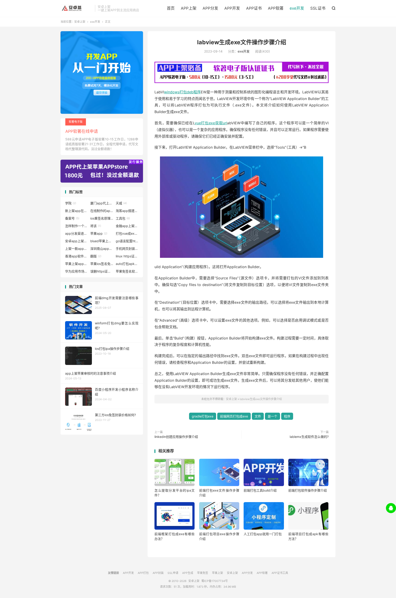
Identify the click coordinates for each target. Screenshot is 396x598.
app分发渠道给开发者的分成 (76, 233)
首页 (171, 8)
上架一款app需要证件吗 (76, 248)
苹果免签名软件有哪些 (127, 271)
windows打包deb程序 (182, 92)
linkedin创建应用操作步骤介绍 (176, 437)
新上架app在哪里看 (76, 211)
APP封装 (158, 573)
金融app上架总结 (127, 226)
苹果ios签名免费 (101, 264)
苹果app (98, 233)
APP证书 (254, 8)
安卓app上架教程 (76, 241)
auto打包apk (127, 264)
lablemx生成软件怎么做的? (309, 437)
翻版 (95, 256)
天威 (121, 203)
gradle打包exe (202, 416)
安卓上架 (76, 8)
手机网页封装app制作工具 (127, 248)
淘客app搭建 (127, 211)
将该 (95, 226)
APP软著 (275, 8)
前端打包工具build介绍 (260, 490)
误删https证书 (101, 271)
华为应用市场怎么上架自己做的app (76, 271)
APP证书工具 (280, 573)
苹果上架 (217, 573)
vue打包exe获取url (211, 123)
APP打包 (143, 573)
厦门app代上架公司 (101, 203)
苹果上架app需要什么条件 (76, 264)
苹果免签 (202, 573)
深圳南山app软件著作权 (101, 248)
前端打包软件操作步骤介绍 (307, 490)
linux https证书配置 (127, 256)
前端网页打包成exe (234, 416)
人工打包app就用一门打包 (263, 534)
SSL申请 (173, 573)
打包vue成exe (127, 233)
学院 (70, 203)
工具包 (123, 218)
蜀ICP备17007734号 (214, 581)
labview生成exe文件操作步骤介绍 (241, 42)
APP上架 (188, 8)
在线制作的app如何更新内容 (101, 211)
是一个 (272, 416)
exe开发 (297, 8)
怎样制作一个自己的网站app (76, 226)
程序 (287, 416)
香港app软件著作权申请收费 (76, 256)
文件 (258, 416)
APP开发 (232, 8)
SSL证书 (317, 8)
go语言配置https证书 (127, 241)
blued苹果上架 (101, 241)
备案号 (72, 218)
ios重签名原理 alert (101, 218)
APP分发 (210, 8)
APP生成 (187, 573)
